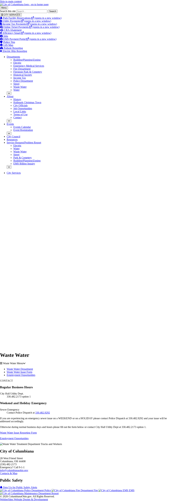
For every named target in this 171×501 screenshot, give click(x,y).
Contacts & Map (8, 473)
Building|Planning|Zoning (27, 59)
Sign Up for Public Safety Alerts (19, 487)
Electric (17, 62)
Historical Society (22, 74)
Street (16, 83)
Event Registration (23, 130)
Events (10, 124)
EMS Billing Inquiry (24, 163)
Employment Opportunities (21, 375)
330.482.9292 (42, 412)
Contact (17, 117)
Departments (13, 56)
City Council (13, 136)
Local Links (19, 111)
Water (16, 89)
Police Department (23, 80)
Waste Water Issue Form (19, 372)
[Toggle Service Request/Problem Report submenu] (9, 167)
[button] (85, 363)
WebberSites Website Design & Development (24, 499)
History (17, 99)
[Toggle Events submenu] (9, 133)
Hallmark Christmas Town (27, 102)
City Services (14, 172)
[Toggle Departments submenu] (9, 93)
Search (52, 11)
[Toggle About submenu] (9, 121)
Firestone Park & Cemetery (27, 71)
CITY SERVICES (11, 15)
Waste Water (20, 86)
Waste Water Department (20, 369)
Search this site (8, 11)
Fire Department (22, 68)
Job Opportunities (22, 108)
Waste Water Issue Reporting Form (18, 432)
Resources (12, 139)
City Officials (20, 105)
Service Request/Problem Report (24, 142)
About (10, 96)
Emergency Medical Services (28, 65)
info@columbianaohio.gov (14, 470)
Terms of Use (20, 114)
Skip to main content (11, 1)
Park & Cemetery (22, 157)
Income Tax (19, 77)
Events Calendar (22, 127)
